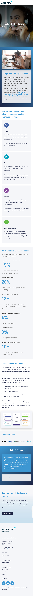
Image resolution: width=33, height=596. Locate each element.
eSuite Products (5, 555)
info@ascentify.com (10, 548)
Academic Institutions (7, 560)
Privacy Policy (5, 569)
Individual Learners (6, 567)
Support (3, 574)
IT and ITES (4, 565)
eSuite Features (5, 558)
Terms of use (5, 572)
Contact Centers (5, 562)
